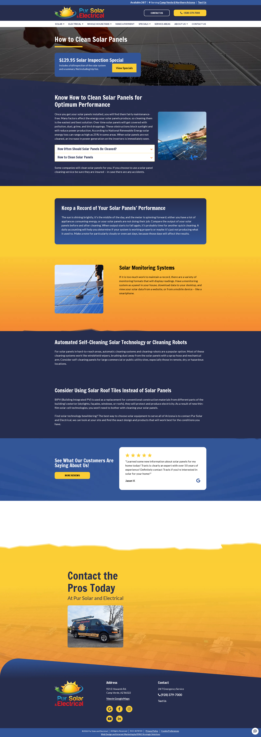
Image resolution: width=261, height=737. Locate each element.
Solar (58, 24)
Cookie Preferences (170, 731)
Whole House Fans (98, 24)
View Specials (124, 68)
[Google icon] (109, 709)
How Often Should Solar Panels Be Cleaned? (87, 149)
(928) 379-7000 (171, 695)
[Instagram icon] (129, 709)
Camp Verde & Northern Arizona (177, 2)
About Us (180, 24)
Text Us (202, 2)
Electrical (74, 24)
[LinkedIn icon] (119, 719)
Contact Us (199, 24)
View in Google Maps (118, 698)
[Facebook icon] (119, 709)
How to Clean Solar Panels (75, 157)
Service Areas (162, 24)
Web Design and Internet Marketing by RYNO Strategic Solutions (130, 734)
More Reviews (72, 475)
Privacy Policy (152, 731)
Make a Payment (125, 24)
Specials (143, 24)
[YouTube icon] (109, 719)
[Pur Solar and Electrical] (79, 12)
